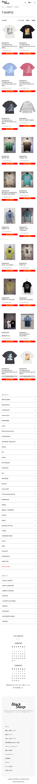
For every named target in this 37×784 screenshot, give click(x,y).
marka (3, 426)
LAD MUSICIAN (6, 436)
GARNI (4, 520)
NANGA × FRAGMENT (8, 510)
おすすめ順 (21, 20)
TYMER (4, 531)
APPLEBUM (5, 478)
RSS (6, 750)
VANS (3, 546)
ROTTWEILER (6, 463)
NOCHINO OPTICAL (7, 526)
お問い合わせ (8, 770)
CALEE (4, 457)
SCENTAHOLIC (6, 556)
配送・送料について (10, 730)
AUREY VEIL (5, 561)
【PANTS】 (5, 606)
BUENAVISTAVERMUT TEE (23, 157)
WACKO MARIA (6, 399)
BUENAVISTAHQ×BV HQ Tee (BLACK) (26, 298)
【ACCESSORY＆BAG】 (8, 616)
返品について (8, 734)
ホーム (3, 7)
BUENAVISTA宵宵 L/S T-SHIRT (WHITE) (26, 119)
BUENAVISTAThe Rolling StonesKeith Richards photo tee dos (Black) (27, 45)
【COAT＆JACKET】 (7, 580)
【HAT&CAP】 (6, 611)
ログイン (7, 762)
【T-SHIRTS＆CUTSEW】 (9, 601)
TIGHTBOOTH (6, 410)
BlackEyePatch (6, 405)
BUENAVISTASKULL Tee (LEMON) (7, 264)
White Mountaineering (8, 431)
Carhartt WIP (5, 489)
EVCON (4, 447)
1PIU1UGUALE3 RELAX (8, 494)
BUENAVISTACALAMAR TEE (23, 191)
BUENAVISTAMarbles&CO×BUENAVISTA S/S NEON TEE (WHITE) (9, 192)
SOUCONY (5, 551)
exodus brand (5, 415)
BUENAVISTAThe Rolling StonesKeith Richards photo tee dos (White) (27, 371)
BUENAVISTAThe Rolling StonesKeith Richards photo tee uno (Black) (10, 371)
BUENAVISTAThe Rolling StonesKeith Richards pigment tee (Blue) (9, 83)
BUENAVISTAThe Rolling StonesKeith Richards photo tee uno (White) (10, 45)
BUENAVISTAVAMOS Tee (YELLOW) (8, 298)
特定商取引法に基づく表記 (12, 742)
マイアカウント (9, 754)
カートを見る (8, 766)
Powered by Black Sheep (18, 781)
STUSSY (4, 515)
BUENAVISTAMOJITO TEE (5, 157)
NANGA (4, 505)
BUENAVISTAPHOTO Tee (23, 264)
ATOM (10, 750)
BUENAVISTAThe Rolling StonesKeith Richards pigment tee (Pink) (26, 83)
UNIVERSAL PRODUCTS (8, 442)
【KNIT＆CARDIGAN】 (8, 585)
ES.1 (3, 473)
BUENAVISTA (9, 7)
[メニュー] (34, 2)
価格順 (28, 20)
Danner (4, 541)
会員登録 (7, 758)
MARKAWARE (5, 420)
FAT (3, 452)
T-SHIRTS (16, 7)
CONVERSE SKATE (7, 536)
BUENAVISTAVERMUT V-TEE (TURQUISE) (23, 228)
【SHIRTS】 (5, 596)
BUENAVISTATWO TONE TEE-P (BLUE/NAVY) (24, 334)
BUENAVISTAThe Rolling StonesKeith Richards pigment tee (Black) (9, 121)
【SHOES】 (5, 621)
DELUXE (4, 484)
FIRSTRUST (5, 468)
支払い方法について (10, 738)
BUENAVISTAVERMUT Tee (5, 228)
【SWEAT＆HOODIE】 (8, 591)
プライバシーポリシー (11, 746)
